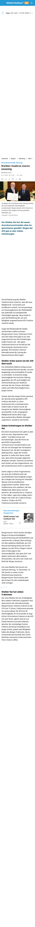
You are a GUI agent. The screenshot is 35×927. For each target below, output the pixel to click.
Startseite (5, 158)
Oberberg (22, 158)
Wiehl (30, 158)
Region (13, 158)
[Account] (31, 3)
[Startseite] (14, 3)
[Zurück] (3, 13)
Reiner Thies (7, 172)
